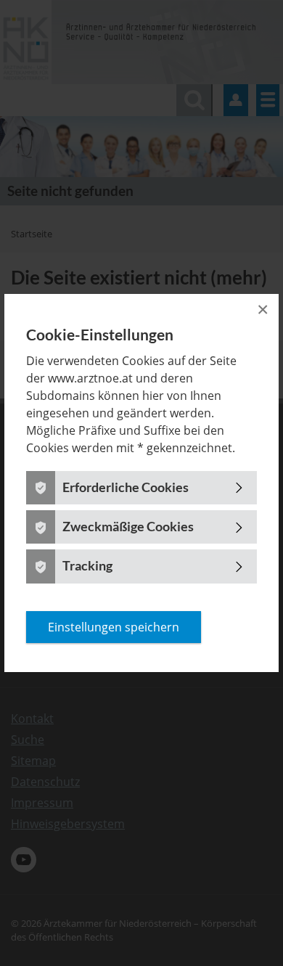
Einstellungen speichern (113, 627)
